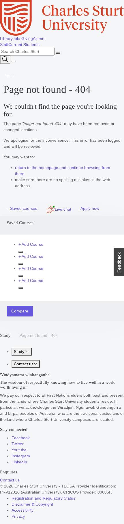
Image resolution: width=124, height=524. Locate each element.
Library (6, 38)
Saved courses (21, 208)
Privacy (18, 516)
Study (5, 335)
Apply (9, 75)
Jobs (17, 38)
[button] (119, 262)
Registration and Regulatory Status (43, 498)
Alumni (39, 38)
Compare (19, 311)
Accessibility (22, 510)
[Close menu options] (14, 61)
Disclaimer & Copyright (32, 504)
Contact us (23, 364)
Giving (27, 38)
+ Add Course (30, 244)
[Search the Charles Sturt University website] (58, 53)
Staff (4, 44)
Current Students (24, 44)
